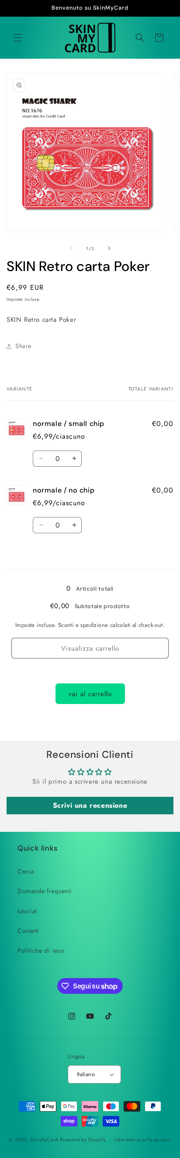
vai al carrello (90, 694)
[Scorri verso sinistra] (70, 248)
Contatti (28, 930)
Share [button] (23, 345)
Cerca (26, 871)
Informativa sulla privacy (142, 1139)
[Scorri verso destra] (109, 248)
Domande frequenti (44, 891)
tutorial (27, 911)
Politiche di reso (40, 950)
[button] (17, 37)
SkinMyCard (44, 1139)
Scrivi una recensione (90, 805)
